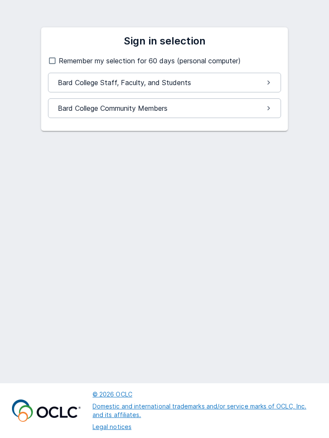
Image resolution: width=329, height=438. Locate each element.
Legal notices (112, 426)
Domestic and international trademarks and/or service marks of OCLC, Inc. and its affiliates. (199, 410)
